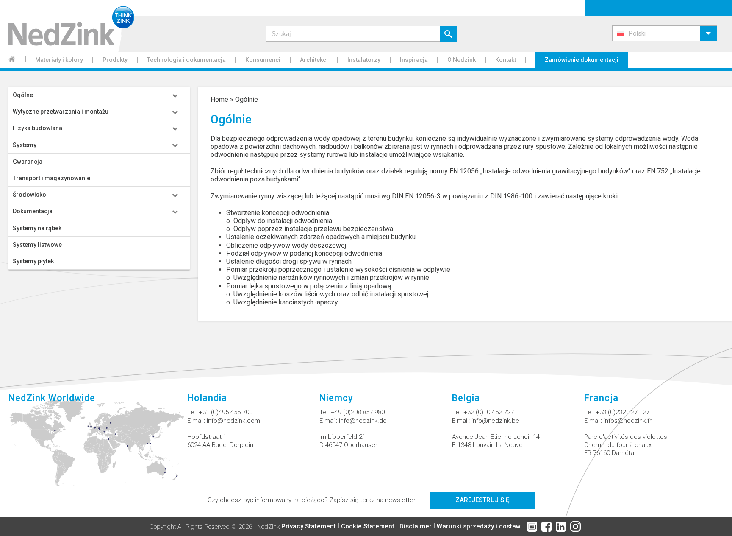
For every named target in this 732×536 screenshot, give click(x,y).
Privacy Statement (308, 526)
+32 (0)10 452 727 (488, 412)
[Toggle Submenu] (175, 95)
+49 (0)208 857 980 (358, 412)
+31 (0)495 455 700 (225, 412)
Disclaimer (415, 526)
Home (219, 99)
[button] (664, 33)
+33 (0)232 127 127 (622, 412)
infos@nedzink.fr (628, 420)
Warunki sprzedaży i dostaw (479, 526)
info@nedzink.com (233, 420)
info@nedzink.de (363, 420)
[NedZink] (67, 26)
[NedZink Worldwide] (97, 448)
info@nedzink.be (495, 420)
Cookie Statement (367, 526)
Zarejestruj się (482, 500)
